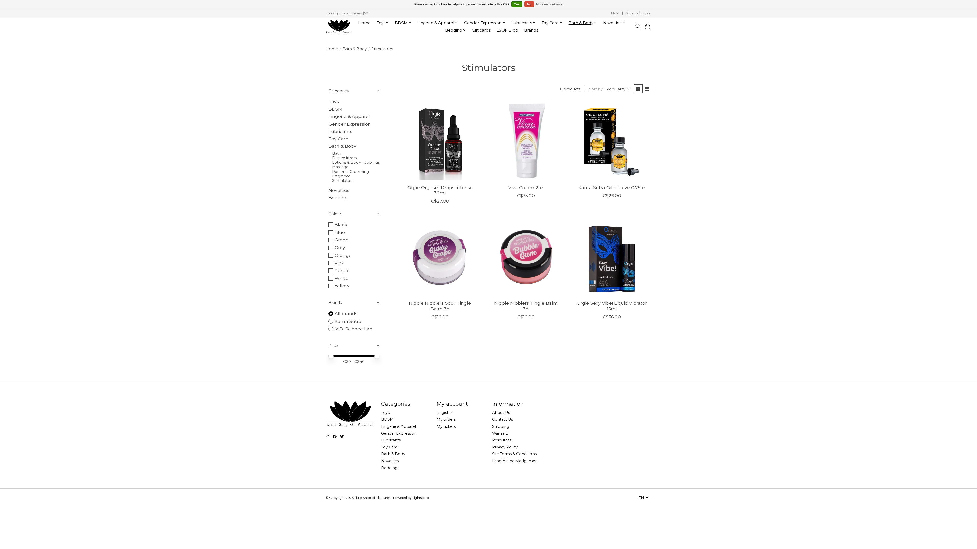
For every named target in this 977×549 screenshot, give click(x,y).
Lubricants (340, 131)
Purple (342, 270)
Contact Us (502, 419)
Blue (340, 232)
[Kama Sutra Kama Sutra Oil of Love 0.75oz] (611, 141)
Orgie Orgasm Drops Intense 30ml (440, 190)
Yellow (342, 285)
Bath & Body (355, 49)
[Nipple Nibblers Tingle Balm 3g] (525, 257)
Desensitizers (344, 158)
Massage (340, 167)
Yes (517, 4)
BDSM (335, 109)
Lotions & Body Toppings (356, 162)
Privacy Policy (505, 447)
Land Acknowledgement (515, 461)
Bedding (338, 197)
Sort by (596, 89)
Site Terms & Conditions (514, 454)
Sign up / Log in (638, 13)
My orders (446, 419)
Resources (501, 440)
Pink (339, 263)
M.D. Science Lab (353, 328)
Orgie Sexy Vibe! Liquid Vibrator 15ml (612, 305)
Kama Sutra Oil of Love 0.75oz (611, 187)
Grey (340, 247)
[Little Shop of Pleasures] (339, 26)
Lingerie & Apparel (349, 116)
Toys (333, 101)
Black (341, 224)
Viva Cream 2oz (525, 187)
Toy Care (338, 138)
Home (364, 22)
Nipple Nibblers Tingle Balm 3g (526, 305)
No (529, 4)
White (341, 278)
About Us (501, 412)
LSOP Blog (507, 30)
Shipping (500, 426)
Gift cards (481, 30)
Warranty (500, 433)
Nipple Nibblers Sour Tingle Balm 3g (440, 305)
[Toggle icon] (637, 26)
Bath (336, 153)
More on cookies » (549, 4)
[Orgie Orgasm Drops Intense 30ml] (439, 141)
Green (342, 239)
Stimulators (342, 180)
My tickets (446, 426)
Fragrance (341, 176)
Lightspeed (420, 498)
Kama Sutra (348, 321)
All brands (346, 313)
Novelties (338, 190)
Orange (343, 255)
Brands (531, 30)
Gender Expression (349, 124)
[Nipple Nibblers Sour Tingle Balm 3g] (439, 257)
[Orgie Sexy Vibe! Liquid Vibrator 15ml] (611, 257)
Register (444, 412)
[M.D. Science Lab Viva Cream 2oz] (525, 141)
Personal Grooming (350, 171)
